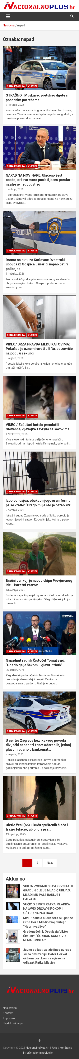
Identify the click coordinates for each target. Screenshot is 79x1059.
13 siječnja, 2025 (16, 834)
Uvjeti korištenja (13, 1023)
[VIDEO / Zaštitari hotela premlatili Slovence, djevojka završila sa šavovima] (39, 398)
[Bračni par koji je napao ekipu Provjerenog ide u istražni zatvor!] (39, 553)
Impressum (10, 1018)
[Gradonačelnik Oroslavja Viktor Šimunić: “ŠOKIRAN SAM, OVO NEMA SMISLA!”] (13, 937)
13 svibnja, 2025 (15, 590)
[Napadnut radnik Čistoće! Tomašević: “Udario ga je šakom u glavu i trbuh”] (39, 633)
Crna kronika (16, 86)
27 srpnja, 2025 (15, 509)
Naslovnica (10, 1008)
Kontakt (8, 1013)
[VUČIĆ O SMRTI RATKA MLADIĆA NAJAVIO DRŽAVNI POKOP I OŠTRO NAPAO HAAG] (13, 906)
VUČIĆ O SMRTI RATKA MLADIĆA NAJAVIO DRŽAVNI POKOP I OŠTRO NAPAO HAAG (46, 909)
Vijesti (32, 86)
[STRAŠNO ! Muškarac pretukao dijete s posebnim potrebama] (39, 68)
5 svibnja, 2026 (15, 189)
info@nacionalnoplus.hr (38, 1052)
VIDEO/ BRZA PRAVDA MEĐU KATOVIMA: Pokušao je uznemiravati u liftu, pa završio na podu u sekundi (39, 348)
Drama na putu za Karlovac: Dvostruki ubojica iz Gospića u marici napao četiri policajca (37, 264)
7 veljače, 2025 (15, 754)
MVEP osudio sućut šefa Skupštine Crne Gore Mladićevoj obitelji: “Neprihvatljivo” (48, 922)
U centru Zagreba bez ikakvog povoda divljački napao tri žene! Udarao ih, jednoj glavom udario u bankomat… (38, 744)
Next (50, 862)
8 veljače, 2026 (15, 358)
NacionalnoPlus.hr (37, 1047)
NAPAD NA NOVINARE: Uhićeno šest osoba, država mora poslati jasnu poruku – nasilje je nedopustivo (39, 179)
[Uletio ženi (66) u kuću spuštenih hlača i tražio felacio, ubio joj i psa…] (39, 798)
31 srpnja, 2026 (15, 104)
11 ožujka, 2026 (15, 273)
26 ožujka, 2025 (15, 669)
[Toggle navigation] (8, 16)
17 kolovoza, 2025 (17, 434)
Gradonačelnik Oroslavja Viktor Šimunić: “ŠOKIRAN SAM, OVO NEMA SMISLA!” (45, 936)
